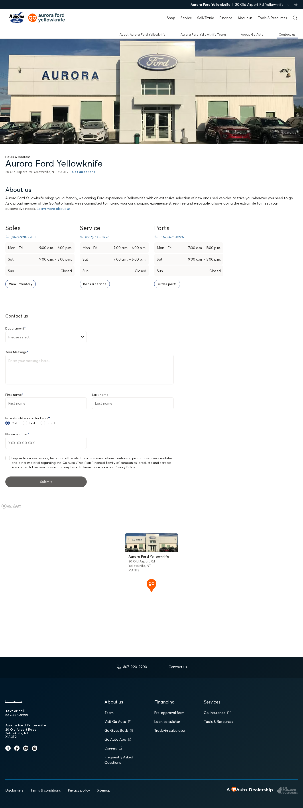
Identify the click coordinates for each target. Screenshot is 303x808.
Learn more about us (54, 208)
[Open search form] (295, 17)
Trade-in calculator (169, 730)
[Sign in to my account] (296, 4)
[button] (151, 585)
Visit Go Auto (115, 721)
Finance (225, 18)
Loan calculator (167, 721)
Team (109, 712)
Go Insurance (214, 712)
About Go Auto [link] (252, 34)
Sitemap (103, 790)
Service (186, 18)
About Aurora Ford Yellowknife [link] (142, 34)
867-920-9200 (16, 715)
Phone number (17, 434)
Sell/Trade (205, 18)
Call (14, 423)
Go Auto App (115, 739)
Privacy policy (79, 790)
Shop (171, 18)
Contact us (13, 701)
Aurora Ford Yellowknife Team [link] (203, 34)
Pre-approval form (169, 712)
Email (51, 423)
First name (14, 394)
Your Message (17, 352)
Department (15, 328)
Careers (110, 748)
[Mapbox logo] (11, 506)
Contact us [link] (287, 34)
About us (245, 18)
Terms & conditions (45, 790)
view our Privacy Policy (118, 467)
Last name (101, 394)
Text (32, 423)
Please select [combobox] (19, 337)
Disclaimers (14, 790)
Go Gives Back (116, 730)
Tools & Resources (272, 18)
